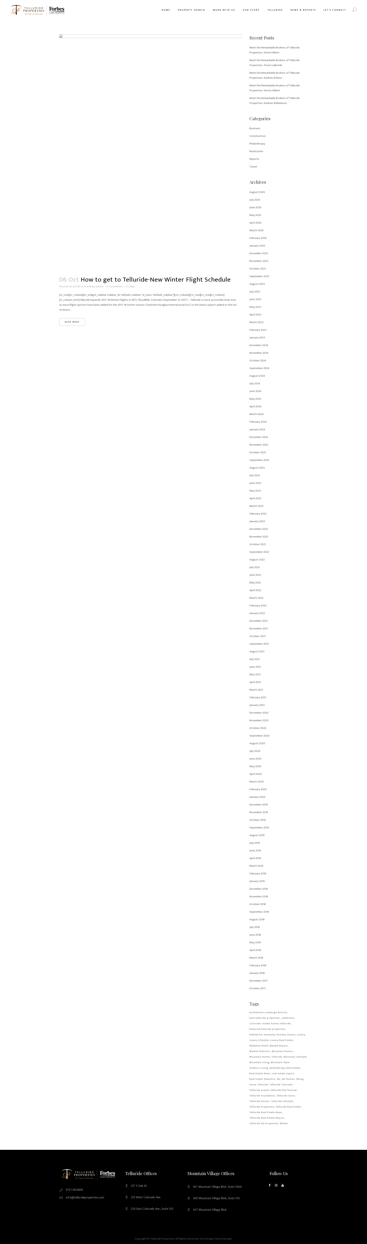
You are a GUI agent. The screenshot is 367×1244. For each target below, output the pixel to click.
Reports (254, 159)
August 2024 (257, 375)
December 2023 (258, 437)
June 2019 (255, 850)
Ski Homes (288, 1079)
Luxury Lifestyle (259, 1040)
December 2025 (258, 253)
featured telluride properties (267, 1029)
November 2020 (259, 720)
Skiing (300, 1079)
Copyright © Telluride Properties (154, 1238)
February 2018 (257, 965)
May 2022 (255, 582)
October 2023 (257, 452)
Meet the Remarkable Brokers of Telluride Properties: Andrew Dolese (274, 75)
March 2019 (256, 865)
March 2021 (256, 689)
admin (99, 286)
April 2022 (255, 590)
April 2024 (255, 406)
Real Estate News (259, 1073)
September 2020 (259, 735)
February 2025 (258, 330)
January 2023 (257, 521)
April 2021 (255, 682)
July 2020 (254, 751)
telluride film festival (284, 1090)
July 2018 (254, 927)
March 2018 (256, 957)
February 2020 (258, 789)
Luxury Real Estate (281, 1040)
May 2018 (255, 942)
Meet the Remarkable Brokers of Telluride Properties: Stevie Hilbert (274, 88)
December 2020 (258, 712)
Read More (72, 322)
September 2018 (259, 911)
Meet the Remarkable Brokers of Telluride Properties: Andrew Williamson (274, 100)
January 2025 (257, 337)
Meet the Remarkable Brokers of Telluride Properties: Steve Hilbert (274, 50)
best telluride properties (264, 1018)
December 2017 (258, 980)
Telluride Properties (261, 1107)
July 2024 (254, 383)
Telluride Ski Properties (264, 1123)
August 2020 (257, 743)
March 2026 (256, 230)
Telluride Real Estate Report (266, 1118)
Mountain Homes (282, 1051)
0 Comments (115, 286)
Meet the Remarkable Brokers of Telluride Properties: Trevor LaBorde (274, 63)
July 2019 (254, 842)
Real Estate (256, 151)
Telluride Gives (286, 1096)
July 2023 (254, 475)
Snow (252, 1084)
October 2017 (257, 988)
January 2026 (257, 245)
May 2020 (255, 766)
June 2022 (255, 575)
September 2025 (259, 276)
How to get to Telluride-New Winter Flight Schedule (156, 279)
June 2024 (255, 391)
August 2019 (257, 835)
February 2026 (258, 238)
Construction (257, 136)
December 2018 (258, 888)
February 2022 (257, 605)
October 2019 (257, 820)
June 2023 (255, 483)
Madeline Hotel (258, 1046)
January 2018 (257, 973)
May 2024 (255, 398)
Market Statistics (259, 1051)
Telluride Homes (259, 1101)
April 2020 (255, 774)
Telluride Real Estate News (265, 1112)
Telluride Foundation (262, 1096)
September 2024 (259, 368)
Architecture (257, 1012)
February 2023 (257, 513)
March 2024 (256, 414)
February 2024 (258, 421)
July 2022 (254, 567)
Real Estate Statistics (262, 1079)
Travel (88, 286)
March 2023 (256, 506)
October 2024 (257, 360)
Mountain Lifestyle (295, 1057)
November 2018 (258, 896)
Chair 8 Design (223, 1238)
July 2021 (254, 659)
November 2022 (258, 536)
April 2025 (255, 314)
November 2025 (258, 261)
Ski (278, 1079)
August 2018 (257, 919)
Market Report (279, 1046)
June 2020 (255, 758)
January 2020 (257, 797)
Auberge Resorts (276, 1012)
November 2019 (258, 812)
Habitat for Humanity (262, 1034)
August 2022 (257, 559)
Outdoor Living (258, 1068)
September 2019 (259, 827)
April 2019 (255, 858)
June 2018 (255, 934)
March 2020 (256, 781)
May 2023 (255, 490)
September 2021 (259, 643)
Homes (291, 1034)
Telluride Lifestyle (282, 1101)
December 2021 (258, 620)
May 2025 (255, 307)
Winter (284, 1123)
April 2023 (255, 498)
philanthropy (277, 1068)
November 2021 (258, 628)
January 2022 (257, 613)
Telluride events (259, 1090)
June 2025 (255, 299)
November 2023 (258, 444)
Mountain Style (280, 1062)
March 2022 (256, 597)
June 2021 (255, 666)
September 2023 (259, 460)
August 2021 (256, 651)
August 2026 (257, 192)
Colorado (255, 1023)
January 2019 (257, 881)
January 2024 (257, 429)
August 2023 (257, 467)
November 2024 (258, 352)
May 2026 (255, 215)
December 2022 (258, 529)
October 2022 (257, 544)
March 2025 (256, 322)
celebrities (288, 1018)
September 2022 (259, 552)
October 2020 (257, 728)
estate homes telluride (276, 1023)
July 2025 (254, 291)
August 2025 (257, 284)
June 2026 (255, 207)
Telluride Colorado (281, 1084)
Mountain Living (259, 1062)
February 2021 (257, 697)
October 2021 (257, 636)
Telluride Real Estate (288, 1107)
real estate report (283, 1073)
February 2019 (257, 873)
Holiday (281, 1034)
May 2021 (255, 674)
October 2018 (257, 904)
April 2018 (255, 950)
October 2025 (257, 268)
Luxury (301, 1034)
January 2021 (257, 705)
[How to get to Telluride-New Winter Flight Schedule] (150, 152)
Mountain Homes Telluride (265, 1057)
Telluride (262, 1084)
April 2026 (255, 222)
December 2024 (258, 345)
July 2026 (254, 199)
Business (254, 128)
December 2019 (258, 804)
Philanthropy (257, 143)
